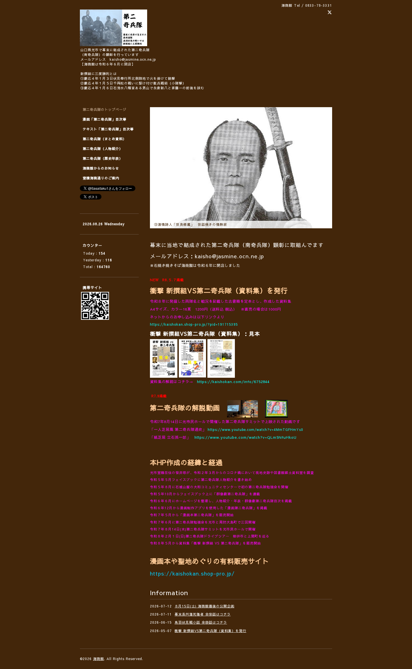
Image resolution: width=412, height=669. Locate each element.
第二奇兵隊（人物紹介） (103, 148)
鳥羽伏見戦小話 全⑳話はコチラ (201, 622)
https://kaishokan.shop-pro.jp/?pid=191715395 (194, 324)
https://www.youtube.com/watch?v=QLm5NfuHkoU (246, 437)
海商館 (98, 658)
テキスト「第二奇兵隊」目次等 (108, 129)
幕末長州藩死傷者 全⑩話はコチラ (203, 614)
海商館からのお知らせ (101, 168)
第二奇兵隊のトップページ (104, 109)
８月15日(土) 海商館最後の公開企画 (204, 606)
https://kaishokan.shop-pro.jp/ (192, 573)
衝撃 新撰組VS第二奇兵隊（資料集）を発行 (210, 630)
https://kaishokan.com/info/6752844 (233, 381)
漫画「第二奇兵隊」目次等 (104, 119)
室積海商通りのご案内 (101, 178)
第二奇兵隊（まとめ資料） (104, 139)
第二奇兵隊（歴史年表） (103, 158)
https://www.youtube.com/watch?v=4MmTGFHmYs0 (255, 429)
